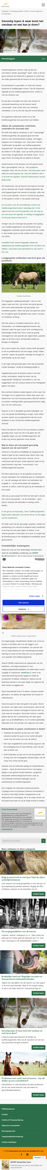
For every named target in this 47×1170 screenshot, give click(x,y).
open (43, 59)
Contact (5, 1114)
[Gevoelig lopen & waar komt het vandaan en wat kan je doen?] (23, 1013)
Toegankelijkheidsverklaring (12, 1136)
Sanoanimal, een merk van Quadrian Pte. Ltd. (26, 1151)
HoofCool (25, 673)
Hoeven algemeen (36, 11)
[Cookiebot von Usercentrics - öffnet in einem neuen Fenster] (34, 559)
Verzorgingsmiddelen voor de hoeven (19, 931)
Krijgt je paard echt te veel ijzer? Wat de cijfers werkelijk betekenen (23, 878)
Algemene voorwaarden (11, 1125)
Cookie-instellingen (9, 1142)
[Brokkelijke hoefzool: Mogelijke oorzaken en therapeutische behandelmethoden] (23, 962)
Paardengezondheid (16, 11)
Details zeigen (34, 596)
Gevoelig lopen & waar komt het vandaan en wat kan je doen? (22, 1032)
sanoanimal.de (7, 829)
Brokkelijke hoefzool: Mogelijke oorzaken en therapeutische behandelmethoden (22, 977)
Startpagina (5, 11)
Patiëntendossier (8, 1109)
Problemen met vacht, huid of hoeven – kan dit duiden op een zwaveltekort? (23, 1079)
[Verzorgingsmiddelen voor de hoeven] (23, 914)
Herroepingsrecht (8, 1131)
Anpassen (22, 609)
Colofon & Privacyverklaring (12, 1120)
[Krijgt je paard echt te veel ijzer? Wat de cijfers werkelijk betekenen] (23, 863)
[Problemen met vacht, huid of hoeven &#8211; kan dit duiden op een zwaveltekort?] (23, 1064)
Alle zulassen (23, 603)
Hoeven (26, 11)
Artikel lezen (38, 894)
